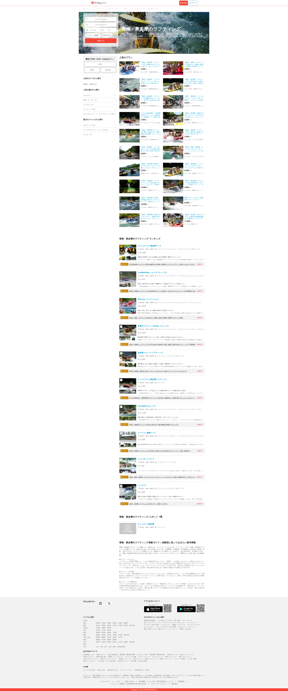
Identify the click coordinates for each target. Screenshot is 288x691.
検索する (100, 41)
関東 (84, 625)
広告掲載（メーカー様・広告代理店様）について (156, 681)
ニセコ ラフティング (144, 657)
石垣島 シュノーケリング (115, 657)
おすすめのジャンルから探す (154, 617)
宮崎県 (126, 642)
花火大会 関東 (142, 661)
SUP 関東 (133, 661)
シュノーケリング (191, 622)
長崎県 (109, 642)
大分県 (120, 642)
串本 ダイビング (138, 659)
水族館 (181, 629)
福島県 (126, 623)
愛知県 (109, 632)
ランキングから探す (89, 670)
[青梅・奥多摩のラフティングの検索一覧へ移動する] (144, 33)
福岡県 (98, 642)
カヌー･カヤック (187, 620)
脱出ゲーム (161, 629)
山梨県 (98, 628)
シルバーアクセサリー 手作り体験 (165, 627)
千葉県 (120, 625)
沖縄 (84, 644)
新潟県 (109, 628)
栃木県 (98, 625)
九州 (84, 642)
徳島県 (98, 639)
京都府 (104, 635)
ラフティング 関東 (130, 657)
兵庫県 (115, 635)
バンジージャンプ (172, 629)
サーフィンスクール (194, 625)
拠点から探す (101, 670)
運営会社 (175, 684)
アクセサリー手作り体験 (151, 625)
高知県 (115, 639)
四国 (84, 639)
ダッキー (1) (87, 134)
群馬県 (104, 625)
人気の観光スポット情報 (141, 670)
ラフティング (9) (89, 109)
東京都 (126, 625)
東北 (84, 623)
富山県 (98, 630)
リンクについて (104, 681)
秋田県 (115, 623)
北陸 (84, 630)
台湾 (84, 647)
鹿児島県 (132, 642)
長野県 (104, 628)
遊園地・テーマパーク (179, 625)
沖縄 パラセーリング (185, 657)
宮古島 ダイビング (123, 661)
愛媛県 (109, 639)
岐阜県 (104, 632)
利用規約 (181, 681)
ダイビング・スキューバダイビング (173, 622)
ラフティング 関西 (179, 659)
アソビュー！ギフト (126, 670)
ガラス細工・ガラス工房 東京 (107, 661)
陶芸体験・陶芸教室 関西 (127, 654)
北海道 (85, 620)
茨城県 (109, 625)
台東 (101, 647)
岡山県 (109, 637)
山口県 (120, 637)
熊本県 (115, 642)
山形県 (120, 623)
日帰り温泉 (176, 620)
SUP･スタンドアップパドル (152, 622)
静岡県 (98, 632)
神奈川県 (132, 625)
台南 (110, 647)
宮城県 (109, 623)
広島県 (115, 637)
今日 (100, 64)
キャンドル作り (148, 627)
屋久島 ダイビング (88, 657)
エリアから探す (88, 617)
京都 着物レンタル (88, 654)
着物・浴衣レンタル (150, 629)
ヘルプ (117, 681)
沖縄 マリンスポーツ (89, 661)
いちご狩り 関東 (192, 659)
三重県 (115, 632)
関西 (84, 635)
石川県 (104, 630)
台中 (105, 647)
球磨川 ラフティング (165, 659)
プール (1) (86, 95)
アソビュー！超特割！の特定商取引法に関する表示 (128, 684)
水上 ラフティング (158, 657)
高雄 (114, 647)
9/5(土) (108, 70)
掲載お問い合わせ (112, 670)
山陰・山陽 (86, 637)
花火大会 (188, 629)
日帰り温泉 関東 (113, 654)
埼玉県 (115, 625)
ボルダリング (182, 627)
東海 (84, 632)
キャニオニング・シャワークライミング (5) (98, 114)
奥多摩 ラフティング (125, 659)
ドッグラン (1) (88, 104)
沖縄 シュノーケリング (187, 654)
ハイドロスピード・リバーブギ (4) (95, 130)
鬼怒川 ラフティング (151, 659)
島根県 (104, 637)
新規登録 (183, 3)
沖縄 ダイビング (101, 654)
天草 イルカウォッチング (90, 659)
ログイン (193, 3)
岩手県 (104, 623)
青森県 (98, 623)
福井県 (109, 630)
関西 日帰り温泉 (101, 657)
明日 (92, 70)
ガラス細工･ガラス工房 (164, 620)
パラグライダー (165, 625)
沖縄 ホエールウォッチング (108, 659)
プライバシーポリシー (159, 684)
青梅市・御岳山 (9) (90, 84)
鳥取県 (98, 637)
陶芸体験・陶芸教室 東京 (157, 654)
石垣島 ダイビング (172, 654)
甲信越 (85, 628)
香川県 (104, 639)
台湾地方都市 (121, 647)
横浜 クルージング (171, 657)
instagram (100, 603)
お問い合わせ (129, 681)
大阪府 (109, 635)
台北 (97, 647)
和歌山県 (126, 635)
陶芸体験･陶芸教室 (149, 620)
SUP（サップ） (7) (90, 100)
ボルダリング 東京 (142, 654)
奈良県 (120, 635)
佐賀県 (104, 642)
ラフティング (192, 627)
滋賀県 (98, 635)
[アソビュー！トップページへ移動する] (98, 3)
